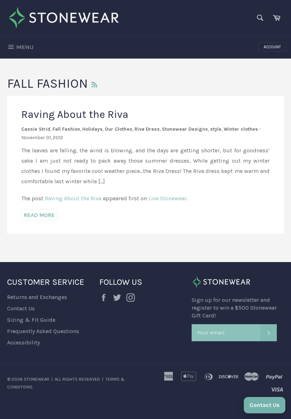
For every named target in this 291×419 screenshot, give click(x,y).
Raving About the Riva (74, 114)
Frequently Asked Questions (43, 331)
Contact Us (21, 308)
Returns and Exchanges (37, 297)
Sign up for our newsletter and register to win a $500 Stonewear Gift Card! (234, 307)
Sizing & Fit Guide (31, 319)
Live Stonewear (167, 198)
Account (272, 47)
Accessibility (23, 342)
